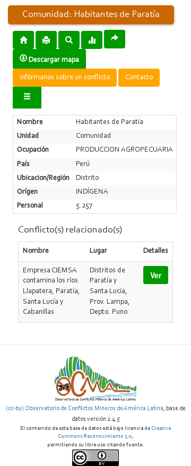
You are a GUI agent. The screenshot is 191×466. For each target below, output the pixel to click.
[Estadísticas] (91, 39)
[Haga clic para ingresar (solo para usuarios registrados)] (27, 98)
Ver (155, 275)
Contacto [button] (139, 77)
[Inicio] (23, 39)
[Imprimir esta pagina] (46, 40)
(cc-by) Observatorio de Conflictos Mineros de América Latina (84, 408)
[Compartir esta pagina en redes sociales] (114, 39)
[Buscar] (69, 39)
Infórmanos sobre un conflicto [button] (65, 77)
